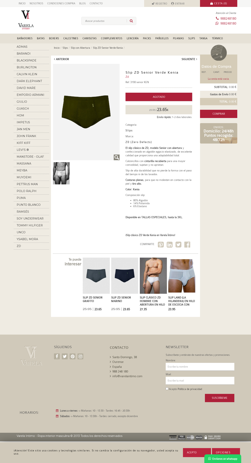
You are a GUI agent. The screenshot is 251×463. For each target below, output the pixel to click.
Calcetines (70, 38)
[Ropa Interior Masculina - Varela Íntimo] (32, 20)
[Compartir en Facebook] (187, 245)
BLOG (82, 3)
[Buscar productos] (130, 21)
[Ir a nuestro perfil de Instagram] (80, 356)
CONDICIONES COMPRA (61, 3)
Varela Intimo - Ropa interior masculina (43, 436)
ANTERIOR (62, 59)
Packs (147, 38)
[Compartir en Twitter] (179, 245)
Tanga (203, 38)
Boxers (54, 38)
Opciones (223, 452)
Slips (191, 38)
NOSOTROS (36, 3)
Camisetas (90, 38)
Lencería (133, 38)
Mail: (169, 374)
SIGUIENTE (188, 59)
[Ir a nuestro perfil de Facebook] (57, 356)
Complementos (111, 38)
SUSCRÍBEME (219, 397)
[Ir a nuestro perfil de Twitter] (65, 356)
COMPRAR (219, 113)
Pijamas (178, 38)
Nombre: (171, 360)
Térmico (217, 38)
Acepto (192, 452)
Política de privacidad (190, 389)
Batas (41, 38)
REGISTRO (161, 3)
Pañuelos (162, 38)
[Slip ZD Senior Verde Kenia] (86, 112)
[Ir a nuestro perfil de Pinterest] (72, 356)
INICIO (22, 3)
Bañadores (25, 38)
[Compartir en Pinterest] (161, 245)
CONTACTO (96, 3)
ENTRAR (180, 3)
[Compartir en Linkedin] (170, 245)
